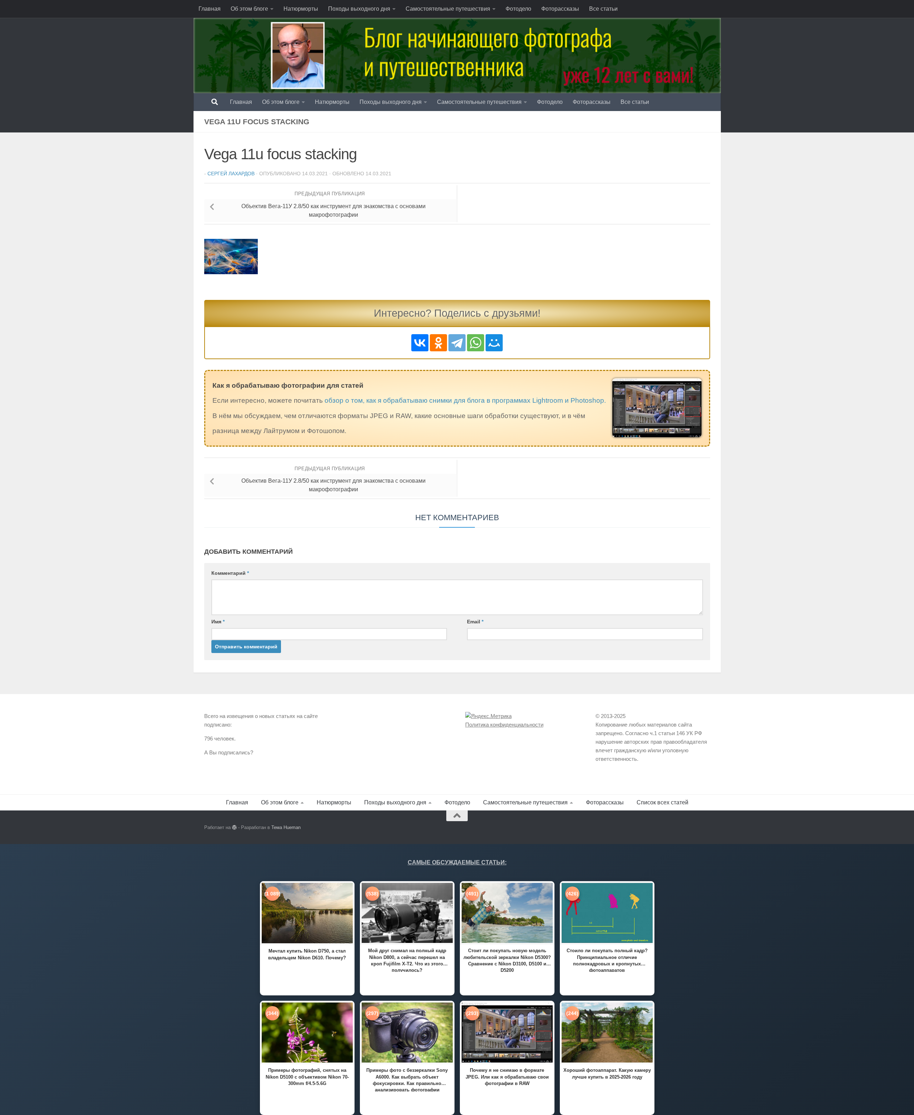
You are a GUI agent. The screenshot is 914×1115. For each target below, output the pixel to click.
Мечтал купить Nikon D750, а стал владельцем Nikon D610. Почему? (307, 954)
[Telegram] (457, 342)
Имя (218, 621)
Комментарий (230, 573)
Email (475, 621)
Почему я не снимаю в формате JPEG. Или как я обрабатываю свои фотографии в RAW (507, 1077)
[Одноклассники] (438, 342)
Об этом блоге (249, 9)
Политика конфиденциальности (504, 725)
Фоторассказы (560, 9)
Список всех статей (662, 802)
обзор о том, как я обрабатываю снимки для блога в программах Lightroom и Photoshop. (465, 400)
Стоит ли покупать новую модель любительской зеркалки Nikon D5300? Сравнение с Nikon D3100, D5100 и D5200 (507, 960)
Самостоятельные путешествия (448, 9)
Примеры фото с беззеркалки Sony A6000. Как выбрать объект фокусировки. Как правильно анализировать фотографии (407, 1079)
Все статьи (603, 9)
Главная (210, 9)
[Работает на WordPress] (234, 827)
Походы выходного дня (359, 9)
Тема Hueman (286, 827)
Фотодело (518, 9)
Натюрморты (300, 9)
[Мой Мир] (494, 342)
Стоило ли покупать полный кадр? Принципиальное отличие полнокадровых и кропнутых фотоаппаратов (607, 960)
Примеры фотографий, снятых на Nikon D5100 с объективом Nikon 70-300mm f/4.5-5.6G (307, 1077)
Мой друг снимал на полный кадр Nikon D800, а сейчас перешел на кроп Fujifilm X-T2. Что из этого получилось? (407, 960)
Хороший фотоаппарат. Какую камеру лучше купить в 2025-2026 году (607, 1073)
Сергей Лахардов (231, 173)
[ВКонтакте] (419, 342)
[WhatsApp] (475, 342)
